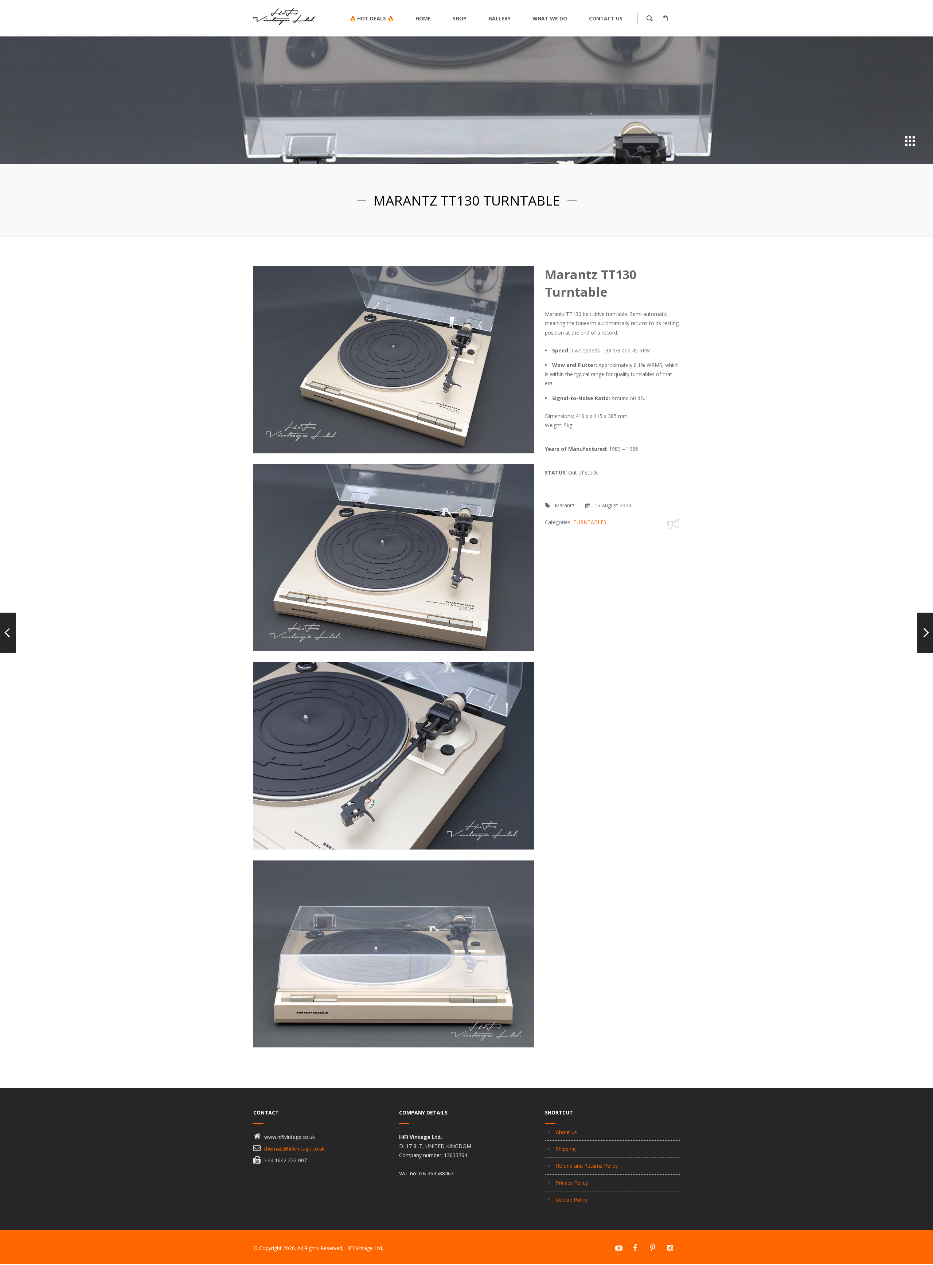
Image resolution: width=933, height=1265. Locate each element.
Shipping (565, 1148)
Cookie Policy (571, 1199)
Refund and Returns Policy (587, 1165)
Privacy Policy (572, 1182)
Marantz (564, 505)
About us (566, 1132)
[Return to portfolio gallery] (910, 141)
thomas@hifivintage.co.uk (294, 1148)
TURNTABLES (589, 522)
